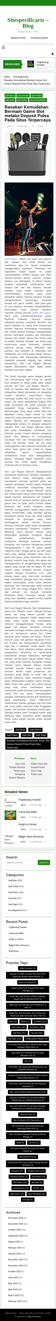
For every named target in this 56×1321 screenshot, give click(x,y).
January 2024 (14, 1253)
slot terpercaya (21, 1188)
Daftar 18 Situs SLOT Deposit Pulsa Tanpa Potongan (27, 989)
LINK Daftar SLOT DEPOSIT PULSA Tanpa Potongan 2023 (27, 1054)
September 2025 (16, 1236)
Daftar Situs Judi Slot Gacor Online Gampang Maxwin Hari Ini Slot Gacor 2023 (27, 997)
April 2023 (12, 1289)
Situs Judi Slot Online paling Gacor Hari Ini (28, 1092)
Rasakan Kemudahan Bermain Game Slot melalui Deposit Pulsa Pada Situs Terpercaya (28, 744)
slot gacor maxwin (18, 1177)
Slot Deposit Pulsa (27, 1157)
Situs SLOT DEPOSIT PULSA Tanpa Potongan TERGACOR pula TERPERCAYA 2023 (28, 1107)
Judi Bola (10, 95)
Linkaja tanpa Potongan (36, 1039)
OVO (27, 1061)
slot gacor (17, 1171)
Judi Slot (10, 100)
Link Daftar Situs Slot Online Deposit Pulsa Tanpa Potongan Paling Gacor (27, 1046)
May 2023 (12, 1283)
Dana (12, 1022)
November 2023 (15, 1265)
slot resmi (37, 1182)
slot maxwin (38, 1177)
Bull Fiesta (14, 951)
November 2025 (15, 1224)
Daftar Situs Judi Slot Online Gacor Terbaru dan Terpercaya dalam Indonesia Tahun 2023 (27, 1014)
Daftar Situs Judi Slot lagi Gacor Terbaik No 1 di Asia (27, 1006)
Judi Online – (12, 258)
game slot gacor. (41, 312)
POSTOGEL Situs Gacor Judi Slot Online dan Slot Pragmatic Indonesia (27, 1068)
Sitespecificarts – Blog (28, 23)
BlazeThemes (34, 1316)
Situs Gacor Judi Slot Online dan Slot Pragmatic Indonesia (27, 1085)
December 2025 (15, 1218)
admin (10, 126)
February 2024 (15, 1247)
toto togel (28, 1200)
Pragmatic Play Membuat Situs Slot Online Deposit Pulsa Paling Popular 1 (27, 1076)
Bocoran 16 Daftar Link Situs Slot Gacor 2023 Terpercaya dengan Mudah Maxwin (27, 975)
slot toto (37, 1188)
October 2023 (14, 1271)
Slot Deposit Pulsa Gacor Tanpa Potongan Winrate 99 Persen (27, 1164)
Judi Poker (36, 95)
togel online (17, 1194)
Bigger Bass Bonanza (31, 836)
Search (43, 862)
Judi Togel (22, 100)
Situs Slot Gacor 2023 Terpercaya (27, 1120)
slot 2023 (34, 1143)
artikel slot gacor (27, 968)
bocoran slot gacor (27, 982)
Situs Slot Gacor (27, 1114)
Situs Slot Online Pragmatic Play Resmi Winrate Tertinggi (27, 1135)
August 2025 (14, 1241)
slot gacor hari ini (36, 1171)
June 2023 (13, 1277)
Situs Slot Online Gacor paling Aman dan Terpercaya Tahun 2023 (28, 1127)
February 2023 (15, 1301)
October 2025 (14, 1229)
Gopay (25, 1022)
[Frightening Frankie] (30, 64)
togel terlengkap (36, 1194)
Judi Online (23, 95)
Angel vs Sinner (28, 824)
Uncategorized (38, 100)
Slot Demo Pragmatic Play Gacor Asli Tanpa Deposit (28, 1149)
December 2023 (15, 1259)
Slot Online (20, 1182)
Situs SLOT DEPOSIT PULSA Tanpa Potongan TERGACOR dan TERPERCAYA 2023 (28, 1099)
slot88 (20, 1143)
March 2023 (13, 1295)
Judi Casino (18, 1027)
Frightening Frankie (43, 63)
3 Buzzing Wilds (28, 812)
